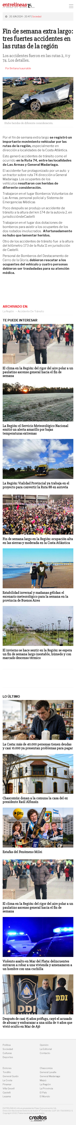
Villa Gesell (8, 1088)
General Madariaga (50, 1076)
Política (7, 1045)
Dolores (7, 1068)
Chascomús (46, 1068)
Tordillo (7, 1072)
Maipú (43, 1080)
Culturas (7, 1053)
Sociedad (36, 16)
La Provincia (46, 1088)
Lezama (7, 1096)
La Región (8, 311)
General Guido (11, 1076)
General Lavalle (48, 1072)
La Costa (7, 1080)
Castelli (7, 1092)
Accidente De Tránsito (31, 311)
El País (43, 1092)
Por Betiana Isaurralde (18, 68)
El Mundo (45, 1096)
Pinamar (7, 1084)
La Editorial (46, 1049)
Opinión (44, 1045)
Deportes (8, 1057)
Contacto (45, 1053)
